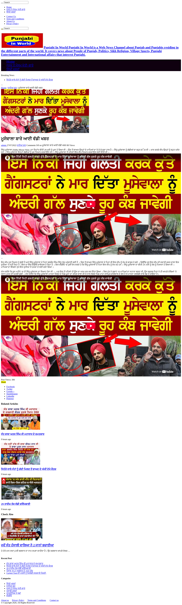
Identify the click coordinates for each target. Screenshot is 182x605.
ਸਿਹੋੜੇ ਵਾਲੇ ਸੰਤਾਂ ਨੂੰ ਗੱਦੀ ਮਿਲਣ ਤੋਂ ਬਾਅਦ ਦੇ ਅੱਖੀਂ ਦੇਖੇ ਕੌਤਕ (28, 469)
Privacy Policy (12, 23)
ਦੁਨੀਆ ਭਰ (12, 88)
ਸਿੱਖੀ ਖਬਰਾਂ (11, 12)
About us (5, 600)
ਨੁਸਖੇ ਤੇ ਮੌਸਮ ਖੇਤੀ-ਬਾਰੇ (15, 9)
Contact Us (11, 16)
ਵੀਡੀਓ (9, 595)
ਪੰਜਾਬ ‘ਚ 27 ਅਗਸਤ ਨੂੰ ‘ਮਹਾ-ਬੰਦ (19, 571)
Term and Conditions (15, 19)
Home (9, 7)
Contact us (54, 600)
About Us (10, 21)
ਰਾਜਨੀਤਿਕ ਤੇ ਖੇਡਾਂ (13, 593)
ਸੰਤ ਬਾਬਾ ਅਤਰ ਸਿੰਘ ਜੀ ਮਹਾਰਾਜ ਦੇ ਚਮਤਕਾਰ (22, 434)
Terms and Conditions (36, 600)
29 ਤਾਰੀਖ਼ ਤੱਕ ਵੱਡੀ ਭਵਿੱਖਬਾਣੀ (18, 80)
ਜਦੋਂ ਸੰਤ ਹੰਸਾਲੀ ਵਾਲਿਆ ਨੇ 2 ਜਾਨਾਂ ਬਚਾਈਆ (27, 545)
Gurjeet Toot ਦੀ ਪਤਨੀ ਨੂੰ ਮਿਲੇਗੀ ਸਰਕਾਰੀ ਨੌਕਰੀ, (26, 573)
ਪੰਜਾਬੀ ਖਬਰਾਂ (11, 591)
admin (4, 145)
